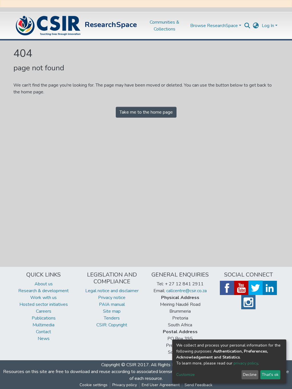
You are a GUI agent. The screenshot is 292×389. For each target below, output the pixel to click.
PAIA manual (112, 304)
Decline (250, 374)
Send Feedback (198, 385)
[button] (256, 25)
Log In (268, 25)
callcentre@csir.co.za (186, 291)
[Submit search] (247, 25)
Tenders (112, 318)
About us (44, 284)
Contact (43, 332)
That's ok (270, 374)
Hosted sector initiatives (43, 304)
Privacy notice (111, 297)
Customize (185, 374)
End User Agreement (161, 385)
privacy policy (246, 363)
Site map (112, 311)
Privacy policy (124, 385)
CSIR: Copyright (111, 325)
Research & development (43, 291)
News (44, 338)
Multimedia (43, 325)
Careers (43, 311)
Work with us (43, 297)
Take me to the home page (146, 112)
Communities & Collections (164, 25)
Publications (44, 318)
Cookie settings (94, 385)
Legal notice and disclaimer (112, 291)
